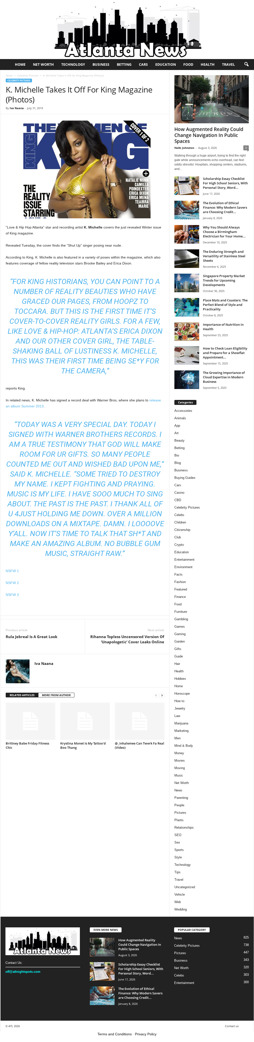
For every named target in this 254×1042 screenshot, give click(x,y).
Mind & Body (183, 746)
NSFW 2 (12, 583)
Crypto (179, 545)
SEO (177, 835)
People (179, 805)
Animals (180, 418)
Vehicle (179, 894)
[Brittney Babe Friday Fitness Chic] (30, 721)
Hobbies (180, 679)
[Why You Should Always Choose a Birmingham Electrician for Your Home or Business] (186, 234)
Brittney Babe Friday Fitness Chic (27, 745)
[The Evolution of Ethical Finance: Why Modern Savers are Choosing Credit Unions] (186, 210)
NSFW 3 (12, 595)
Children (180, 522)
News (178, 790)
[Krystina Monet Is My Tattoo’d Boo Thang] (85, 721)
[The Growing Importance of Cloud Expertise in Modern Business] (186, 379)
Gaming (180, 634)
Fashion (180, 582)
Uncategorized (184, 887)
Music (178, 775)
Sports (179, 850)
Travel (228, 64)
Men (177, 738)
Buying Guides (184, 478)
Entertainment (184, 559)
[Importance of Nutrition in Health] (186, 331)
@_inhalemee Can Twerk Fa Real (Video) (139, 745)
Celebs (179, 515)
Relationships (184, 827)
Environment (183, 567)
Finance (180, 597)
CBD (177, 500)
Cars (143, 64)
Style (178, 857)
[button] (246, 64)
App (177, 425)
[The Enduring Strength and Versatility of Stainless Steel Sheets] (186, 258)
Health (208, 64)
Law (177, 716)
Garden (179, 641)
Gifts (177, 649)
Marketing (181, 731)
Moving (179, 768)
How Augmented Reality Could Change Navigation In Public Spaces (208, 135)
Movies (179, 760)
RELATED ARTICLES (22, 695)
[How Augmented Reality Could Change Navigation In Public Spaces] (211, 99)
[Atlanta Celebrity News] (127, 29)
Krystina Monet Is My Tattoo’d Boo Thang (83, 745)
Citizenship (182, 530)
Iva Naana (17, 108)
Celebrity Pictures (27, 75)
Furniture (180, 612)
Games (179, 626)
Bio (176, 455)
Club (177, 537)
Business (101, 64)
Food (188, 64)
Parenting (181, 798)
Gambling (181, 619)
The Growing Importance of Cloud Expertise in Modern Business (224, 377)
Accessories (183, 411)
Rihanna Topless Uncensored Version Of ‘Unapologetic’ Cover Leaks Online (127, 639)
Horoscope (182, 693)
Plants (179, 820)
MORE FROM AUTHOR (56, 695)
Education (165, 64)
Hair (177, 664)
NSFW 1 (12, 571)
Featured (180, 589)
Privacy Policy (146, 1034)
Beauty (179, 440)
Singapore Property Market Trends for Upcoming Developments (224, 280)
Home (20, 64)
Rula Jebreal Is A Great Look (31, 636)
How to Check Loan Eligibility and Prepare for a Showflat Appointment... (225, 352)
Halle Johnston (184, 148)
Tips (177, 872)
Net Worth (43, 64)
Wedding (180, 909)
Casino (179, 492)
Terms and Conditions (114, 1034)
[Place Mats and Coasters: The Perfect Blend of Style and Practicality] (186, 307)
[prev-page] (156, 695)
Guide (178, 656)
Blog (177, 463)
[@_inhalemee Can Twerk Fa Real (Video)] (139, 721)
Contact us (232, 1026)
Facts (178, 574)
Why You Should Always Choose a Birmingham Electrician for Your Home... (224, 231)
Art (176, 433)
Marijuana (181, 723)
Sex (177, 842)
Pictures (180, 812)
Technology (73, 64)
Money (179, 753)
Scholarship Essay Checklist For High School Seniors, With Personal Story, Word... (225, 183)
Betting (124, 64)
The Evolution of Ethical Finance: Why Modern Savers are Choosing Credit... (225, 207)
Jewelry (179, 708)
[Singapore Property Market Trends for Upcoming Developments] (186, 283)
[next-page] (161, 695)
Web (177, 902)
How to (179, 701)
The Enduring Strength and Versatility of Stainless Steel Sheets (224, 256)
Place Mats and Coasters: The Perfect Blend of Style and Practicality (225, 304)
